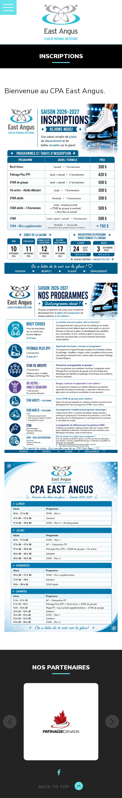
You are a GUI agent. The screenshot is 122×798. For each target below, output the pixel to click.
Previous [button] (10, 722)
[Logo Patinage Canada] (61, 721)
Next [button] (112, 722)
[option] (61, 721)
